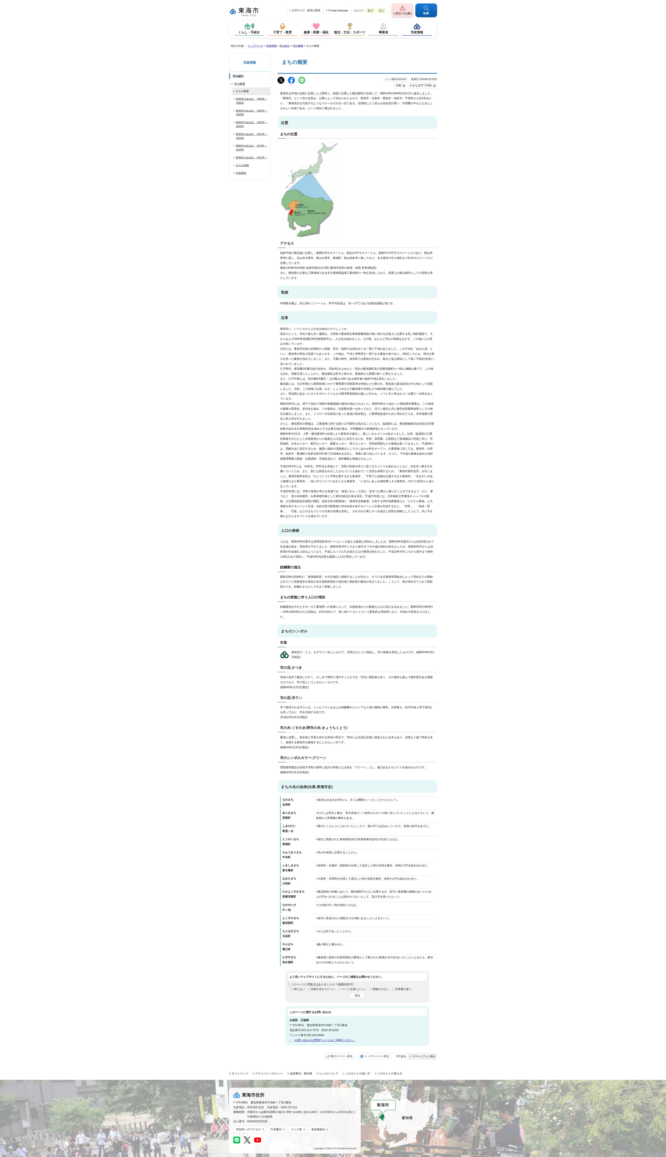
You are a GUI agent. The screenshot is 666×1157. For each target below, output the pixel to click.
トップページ (255, 45)
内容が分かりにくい (323, 989)
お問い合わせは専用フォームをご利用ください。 (325, 1040)
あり (370, 10)
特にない (299, 989)
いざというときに (402, 13)
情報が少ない (381, 989)
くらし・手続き (249, 32)
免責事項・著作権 (301, 1073)
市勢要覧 (241, 173)
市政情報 (417, 32)
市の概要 (298, 45)
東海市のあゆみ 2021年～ (251, 157)
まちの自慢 (242, 165)
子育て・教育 (282, 32)
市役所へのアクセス (248, 1129)
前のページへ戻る (342, 1056)
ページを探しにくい (354, 989)
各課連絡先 (318, 1129)
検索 (426, 13)
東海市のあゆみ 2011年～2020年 (251, 147)
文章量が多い (403, 989)
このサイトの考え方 (389, 1073)
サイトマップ (240, 1073)
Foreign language (338, 10)
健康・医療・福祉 (316, 32)
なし (381, 10)
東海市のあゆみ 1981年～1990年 (251, 112)
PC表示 (401, 1056)
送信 (357, 995)
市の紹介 (285, 45)
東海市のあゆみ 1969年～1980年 (251, 100)
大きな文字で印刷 (420, 85)
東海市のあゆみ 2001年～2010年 (251, 136)
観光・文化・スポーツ (349, 32)
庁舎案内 (275, 1129)
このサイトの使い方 (357, 1073)
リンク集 (296, 1129)
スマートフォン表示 (423, 1056)
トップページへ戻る (376, 1056)
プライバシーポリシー (269, 1073)
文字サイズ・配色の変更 (306, 10)
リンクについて (328, 1073)
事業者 (383, 32)
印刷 (398, 85)
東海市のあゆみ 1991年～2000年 (251, 124)
